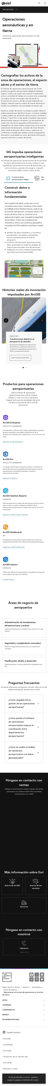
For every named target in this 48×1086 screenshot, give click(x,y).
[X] (37, 975)
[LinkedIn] (42, 975)
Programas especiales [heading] (10, 1019)
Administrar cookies (10, 1068)
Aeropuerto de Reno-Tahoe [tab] (26, 367)
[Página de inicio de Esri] (6, 3)
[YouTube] (42, 979)
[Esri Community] (31, 979)
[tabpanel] (24, 232)
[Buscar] (39, 3)
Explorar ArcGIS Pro (10, 478)
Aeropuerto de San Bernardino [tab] (21, 367)
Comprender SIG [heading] (8, 1010)
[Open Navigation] (45, 3)
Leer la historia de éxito (20, 357)
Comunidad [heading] (6, 1005)
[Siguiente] (42, 320)
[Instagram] (37, 979)
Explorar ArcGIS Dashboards (14, 547)
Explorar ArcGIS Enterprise (13, 441)
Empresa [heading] (5, 1015)
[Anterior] (6, 320)
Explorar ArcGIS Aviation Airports (15, 514)
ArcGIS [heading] (4, 1000)
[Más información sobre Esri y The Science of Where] (7, 978)
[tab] (18, 178)
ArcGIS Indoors (8, 579)
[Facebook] (31, 975)
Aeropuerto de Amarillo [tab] (23, 367)
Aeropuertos (8, 9)
